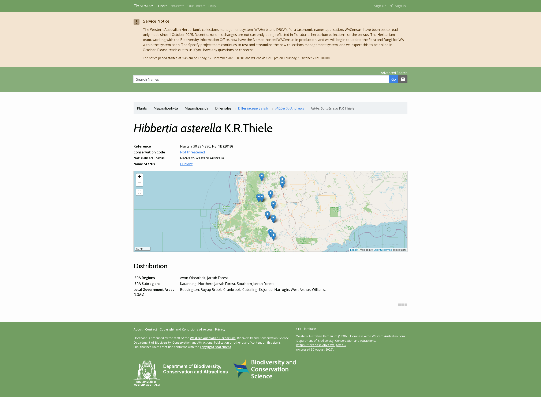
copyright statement (215, 347)
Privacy (220, 329)
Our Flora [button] (194, 6)
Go (393, 79)
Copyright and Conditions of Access (186, 329)
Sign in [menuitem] (400, 6)
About (138, 329)
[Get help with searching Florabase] (403, 79)
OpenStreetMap (383, 249)
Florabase (143, 6)
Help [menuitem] (212, 6)
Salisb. (253, 108)
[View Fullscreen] (139, 192)
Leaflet (354, 249)
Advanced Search (394, 72)
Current (186, 164)
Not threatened (192, 152)
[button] (177, 6)
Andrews (289, 108)
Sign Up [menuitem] (380, 6)
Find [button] (161, 6)
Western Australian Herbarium (212, 338)
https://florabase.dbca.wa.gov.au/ (321, 345)
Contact (151, 329)
